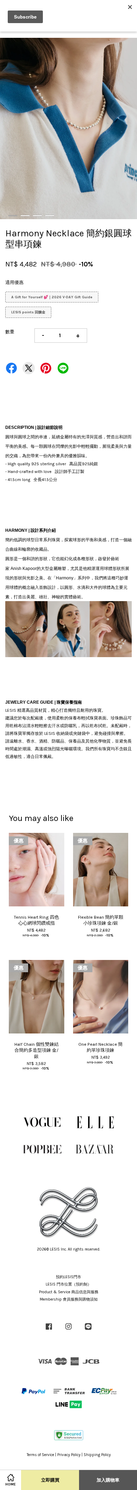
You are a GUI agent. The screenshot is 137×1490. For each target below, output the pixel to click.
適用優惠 (14, 282)
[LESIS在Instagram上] (68, 1330)
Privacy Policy (68, 1455)
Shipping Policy (97, 1455)
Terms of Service (40, 1455)
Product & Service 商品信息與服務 (68, 1292)
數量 (9, 331)
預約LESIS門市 (68, 1277)
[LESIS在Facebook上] (49, 1330)
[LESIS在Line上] (88, 1330)
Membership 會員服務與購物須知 (69, 1299)
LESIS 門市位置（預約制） (68, 1284)
